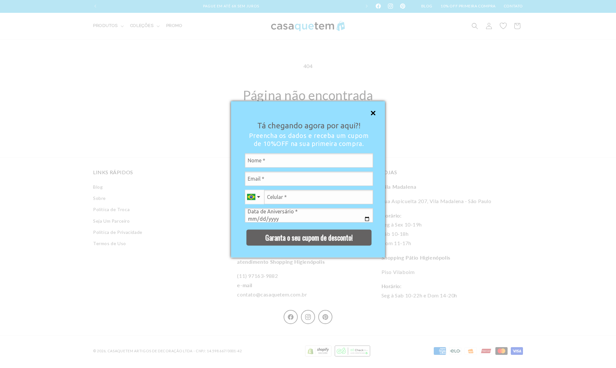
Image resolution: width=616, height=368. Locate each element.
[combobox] (254, 197)
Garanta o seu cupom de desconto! (309, 237)
